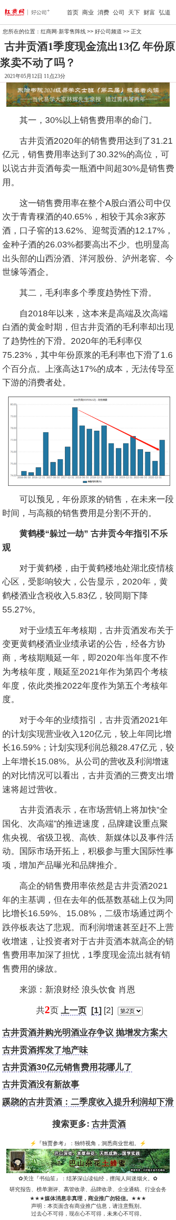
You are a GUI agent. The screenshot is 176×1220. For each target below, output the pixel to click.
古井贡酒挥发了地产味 (45, 1050)
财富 (149, 12)
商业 (88, 12)
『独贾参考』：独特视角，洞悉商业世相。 (88, 1143)
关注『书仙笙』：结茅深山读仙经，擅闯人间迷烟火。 (88, 1178)
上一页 (74, 1010)
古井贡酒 (109, 1124)
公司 (119, 12)
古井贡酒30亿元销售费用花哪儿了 (67, 1067)
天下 (134, 12)
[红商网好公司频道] (17, 12)
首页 (73, 12)
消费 (103, 12)
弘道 (165, 12)
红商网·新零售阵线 (63, 31)
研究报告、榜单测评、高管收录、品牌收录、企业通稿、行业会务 (88, 1189)
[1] (96, 1010)
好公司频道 (108, 31)
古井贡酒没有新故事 (40, 1084)
